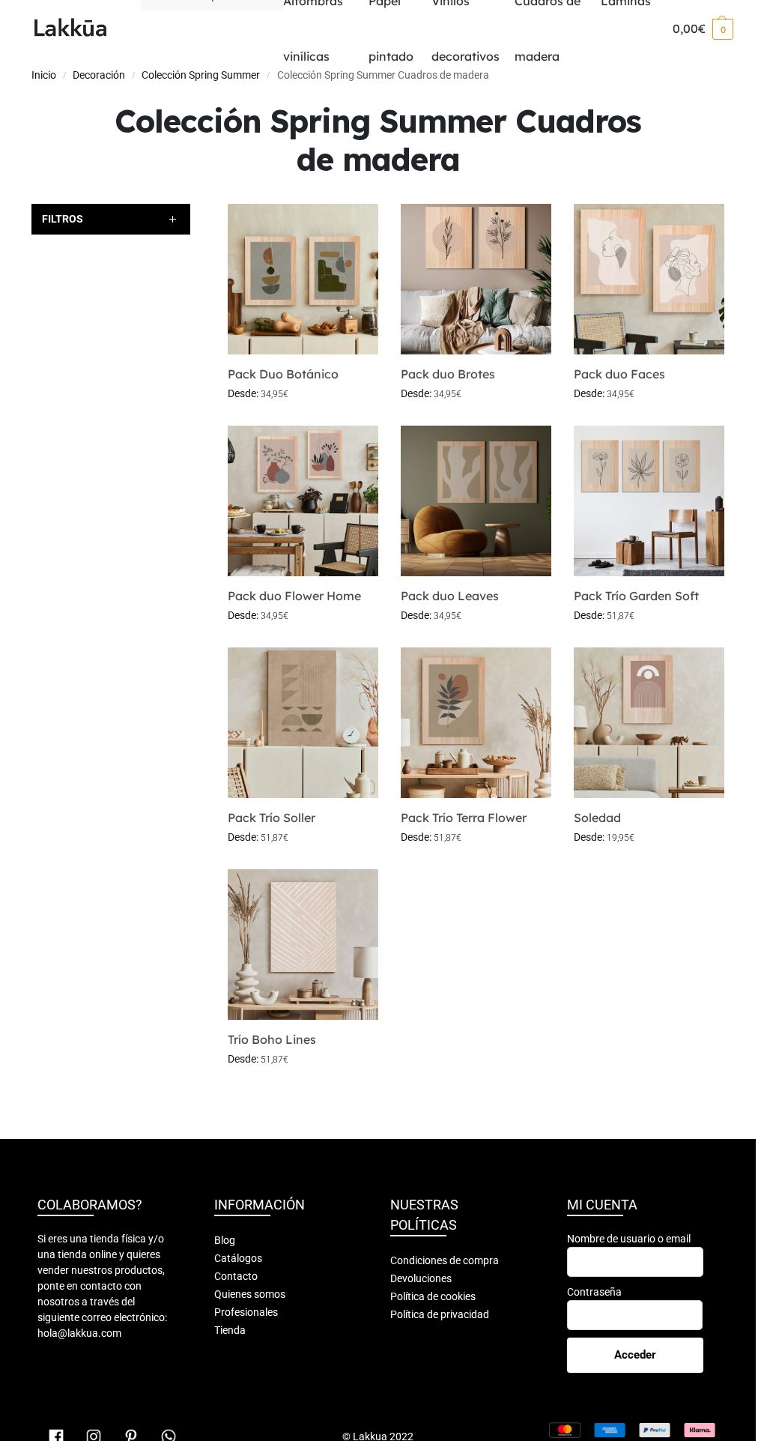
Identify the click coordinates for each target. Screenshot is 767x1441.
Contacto (236, 1276)
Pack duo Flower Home (294, 595)
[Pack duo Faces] (649, 279)
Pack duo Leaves (450, 595)
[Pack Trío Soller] (303, 722)
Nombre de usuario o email (629, 1239)
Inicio (43, 75)
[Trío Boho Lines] (303, 944)
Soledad (597, 817)
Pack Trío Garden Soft (636, 595)
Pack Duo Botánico (283, 373)
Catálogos (238, 1258)
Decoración (99, 75)
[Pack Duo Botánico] (303, 279)
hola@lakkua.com (79, 1333)
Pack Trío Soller (271, 817)
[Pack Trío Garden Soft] (649, 501)
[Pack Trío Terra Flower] (476, 722)
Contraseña (594, 1292)
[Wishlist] (356, 226)
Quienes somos (249, 1294)
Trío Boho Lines (272, 1039)
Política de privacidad (439, 1314)
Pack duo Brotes (448, 373)
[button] (703, 28)
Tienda (230, 1330)
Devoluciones (421, 1278)
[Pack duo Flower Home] (303, 501)
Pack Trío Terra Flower (464, 817)
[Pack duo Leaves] (476, 501)
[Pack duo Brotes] (476, 279)
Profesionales (246, 1312)
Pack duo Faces (619, 373)
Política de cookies (433, 1296)
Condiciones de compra (444, 1260)
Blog (224, 1240)
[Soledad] (649, 722)
